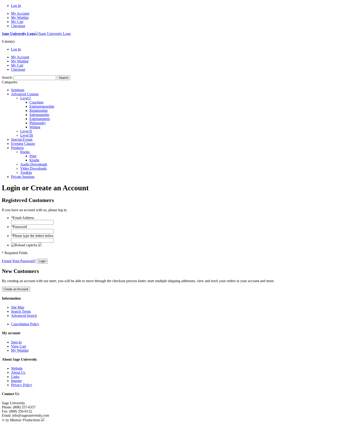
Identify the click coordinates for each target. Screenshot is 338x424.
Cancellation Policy (25, 324)
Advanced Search (24, 315)
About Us (18, 372)
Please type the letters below (32, 236)
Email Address (22, 218)
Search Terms (21, 311)
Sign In (16, 342)
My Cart (17, 22)
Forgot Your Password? (19, 261)
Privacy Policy (21, 385)
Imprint (16, 381)
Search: (7, 77)
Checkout (18, 26)
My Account (20, 13)
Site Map (17, 307)
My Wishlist (20, 18)
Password (19, 227)
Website (17, 368)
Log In (16, 6)
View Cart (18, 346)
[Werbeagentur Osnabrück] (43, 420)
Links (15, 377)
